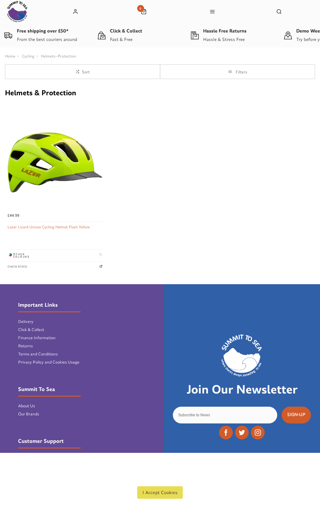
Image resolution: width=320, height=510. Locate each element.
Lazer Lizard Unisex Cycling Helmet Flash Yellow (49, 227)
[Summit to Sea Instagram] (258, 432)
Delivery (25, 321)
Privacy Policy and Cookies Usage (48, 361)
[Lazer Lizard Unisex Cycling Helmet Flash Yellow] (55, 162)
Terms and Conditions (38, 353)
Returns (25, 345)
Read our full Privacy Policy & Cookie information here (160, 478)
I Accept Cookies (160, 492)
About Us (26, 405)
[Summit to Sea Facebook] (226, 432)
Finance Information (37, 337)
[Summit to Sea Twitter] (242, 432)
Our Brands (28, 413)
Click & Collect (31, 329)
